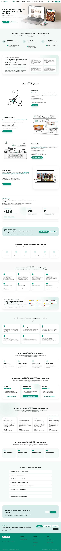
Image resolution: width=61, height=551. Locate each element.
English (54, 300)
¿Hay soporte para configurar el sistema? (19, 496)
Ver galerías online (7, 183)
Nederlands (48, 305)
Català (40, 300)
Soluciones (18, 1)
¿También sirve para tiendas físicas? (18, 478)
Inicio (14, 1)
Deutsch (47, 303)
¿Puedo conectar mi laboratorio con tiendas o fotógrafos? (22, 485)
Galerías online (36, 537)
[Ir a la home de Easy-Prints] (4, 1)
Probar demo (6, 21)
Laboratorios (22, 540)
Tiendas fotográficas (23, 539)
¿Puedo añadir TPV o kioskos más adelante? (19, 482)
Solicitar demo (53, 231)
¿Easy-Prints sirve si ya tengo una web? (18, 489)
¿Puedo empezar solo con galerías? (17, 475)
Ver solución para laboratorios (49, 396)
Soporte (34, 545)
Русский (40, 305)
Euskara (47, 300)
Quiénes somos (47, 526)
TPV (34, 540)
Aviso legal (49, 539)
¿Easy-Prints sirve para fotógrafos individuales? (20, 471)
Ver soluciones (13, 21)
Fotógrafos (22, 537)
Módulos (28, 1)
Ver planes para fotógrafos (11, 396)
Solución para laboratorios (37, 157)
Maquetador (35, 542)
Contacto (41, 1)
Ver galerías (35, 105)
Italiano (40, 303)
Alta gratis (36, 1)
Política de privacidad (50, 540)
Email (47, 511)
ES (48, 1)
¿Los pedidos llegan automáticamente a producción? (21, 492)
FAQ (32, 1)
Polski (32, 305)
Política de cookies (50, 542)
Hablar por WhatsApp (43, 231)
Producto (23, 1)
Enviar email (55, 526)
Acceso (53, 1)
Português (55, 303)
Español (32, 300)
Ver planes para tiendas (30, 396)
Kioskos (34, 539)
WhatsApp (53, 511)
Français (32, 303)
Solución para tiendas (7, 131)
